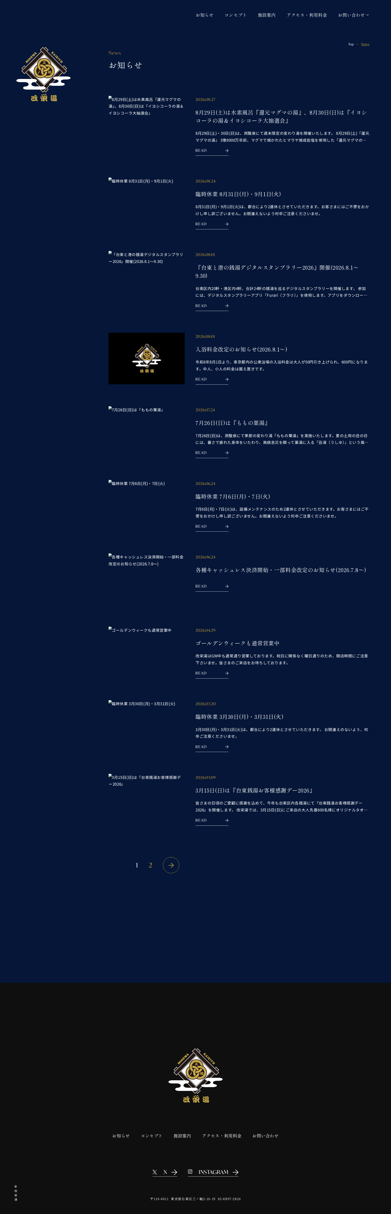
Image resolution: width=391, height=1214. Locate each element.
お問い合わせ (265, 1135)
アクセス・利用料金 (307, 15)
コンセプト (235, 15)
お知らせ (205, 15)
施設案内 (267, 15)
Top (351, 44)
